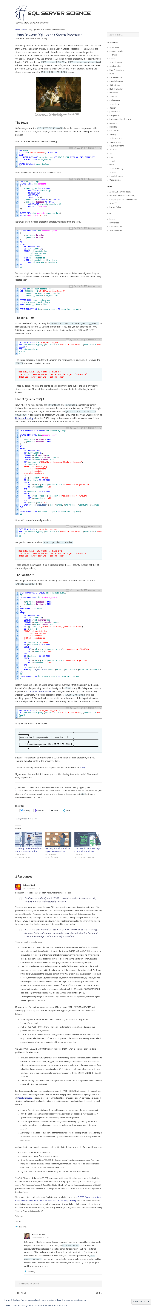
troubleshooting (116, 176)
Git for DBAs (114, 85)
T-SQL (83, 767)
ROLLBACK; (114, 131)
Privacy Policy (115, 207)
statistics (113, 150)
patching (115, 104)
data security (117, 138)
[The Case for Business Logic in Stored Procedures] (87, 839)
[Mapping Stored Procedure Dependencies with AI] (58, 839)
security (112, 134)
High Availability (116, 89)
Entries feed (114, 223)
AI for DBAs (114, 47)
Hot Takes (113, 93)
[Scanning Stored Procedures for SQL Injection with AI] (28, 839)
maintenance (114, 100)
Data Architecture (116, 70)
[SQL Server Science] (53, 12)
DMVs (111, 74)
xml (113, 161)
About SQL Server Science (120, 192)
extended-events (116, 81)
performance (114, 112)
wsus (114, 172)
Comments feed (116, 227)
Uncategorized (115, 180)
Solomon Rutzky (29, 885)
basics (112, 59)
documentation (115, 78)
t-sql (24, 29)
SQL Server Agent (116, 146)
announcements (116, 51)
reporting (113, 127)
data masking (117, 169)
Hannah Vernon (34, 39)
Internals (113, 96)
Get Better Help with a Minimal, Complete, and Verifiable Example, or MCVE (123, 199)
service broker (115, 142)
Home (17, 29)
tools (111, 165)
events (114, 55)
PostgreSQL (114, 115)
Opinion (112, 108)
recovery (113, 123)
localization (117, 62)
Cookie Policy (61, 1305)
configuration (115, 66)
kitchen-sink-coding (24, 418)
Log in (112, 219)
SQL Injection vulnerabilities (38, 691)
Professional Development (120, 119)
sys (110, 153)
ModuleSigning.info (25, 1098)
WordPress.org (115, 230)
